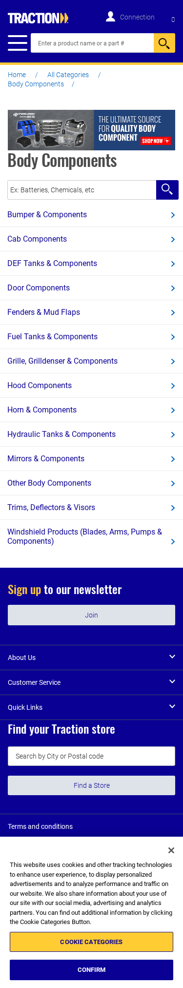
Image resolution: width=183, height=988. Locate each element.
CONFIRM (92, 969)
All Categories (68, 75)
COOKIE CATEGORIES (91, 942)
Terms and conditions (40, 826)
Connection (137, 17)
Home (17, 75)
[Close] (171, 850)
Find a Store (92, 785)
